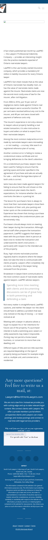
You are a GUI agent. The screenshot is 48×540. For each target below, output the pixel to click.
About (15, 526)
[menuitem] (38, 8)
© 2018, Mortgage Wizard (24, 529)
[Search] (38, 8)
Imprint (20, 526)
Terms (33, 526)
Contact (27, 526)
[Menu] (43, 8)
